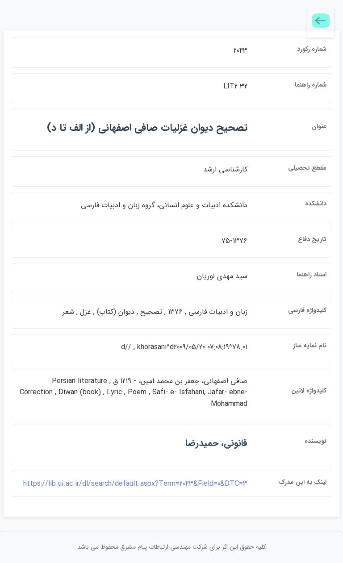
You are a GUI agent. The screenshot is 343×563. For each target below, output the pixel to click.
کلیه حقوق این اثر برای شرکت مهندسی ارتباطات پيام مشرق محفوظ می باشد (171, 547)
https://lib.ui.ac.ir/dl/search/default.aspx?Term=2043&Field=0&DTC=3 (135, 483)
